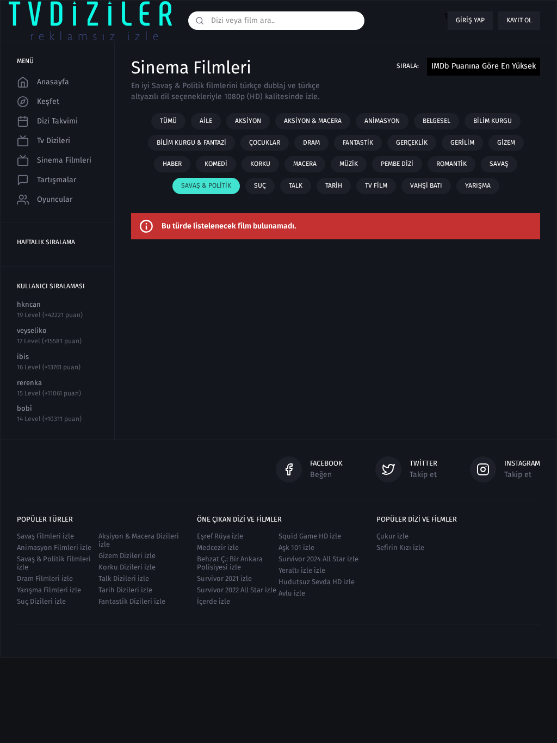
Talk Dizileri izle (123, 578)
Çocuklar (264, 142)
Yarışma (478, 185)
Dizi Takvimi (57, 121)
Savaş (499, 164)
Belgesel (436, 121)
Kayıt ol (519, 20)
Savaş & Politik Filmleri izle (54, 563)
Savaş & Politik (206, 185)
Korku (260, 164)
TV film (376, 185)
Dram (311, 142)
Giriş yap (470, 20)
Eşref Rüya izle (220, 536)
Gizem (506, 142)
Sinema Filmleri (64, 160)
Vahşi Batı (426, 185)
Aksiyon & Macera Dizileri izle (138, 540)
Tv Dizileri (53, 140)
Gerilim (462, 142)
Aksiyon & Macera (313, 121)
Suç (260, 185)
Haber (172, 164)
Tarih (333, 185)
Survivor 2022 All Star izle (236, 590)
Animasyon (382, 121)
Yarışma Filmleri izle (49, 590)
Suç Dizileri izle (41, 601)
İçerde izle (213, 601)
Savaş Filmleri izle (45, 536)
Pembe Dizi (397, 164)
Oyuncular (54, 199)
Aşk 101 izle (296, 547)
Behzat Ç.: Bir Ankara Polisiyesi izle (230, 563)
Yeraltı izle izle (301, 570)
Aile (206, 121)
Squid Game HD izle (309, 536)
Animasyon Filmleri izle (54, 547)
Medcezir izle (218, 547)
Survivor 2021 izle (224, 578)
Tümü (168, 121)
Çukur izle (392, 536)
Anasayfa (53, 81)
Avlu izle (291, 593)
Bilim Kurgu (492, 121)
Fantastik (358, 142)
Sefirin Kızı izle (400, 547)
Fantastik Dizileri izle (131, 601)
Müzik (348, 164)
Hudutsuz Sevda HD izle (316, 582)
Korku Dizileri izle (127, 567)
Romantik (451, 164)
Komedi (216, 164)
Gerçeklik (412, 142)
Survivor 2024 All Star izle (318, 559)
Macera (305, 164)
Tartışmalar (56, 179)
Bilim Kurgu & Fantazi (191, 142)
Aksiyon (248, 121)
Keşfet (48, 101)
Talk (295, 185)
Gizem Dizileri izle (127, 556)
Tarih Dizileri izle (125, 590)
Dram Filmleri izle (45, 578)
